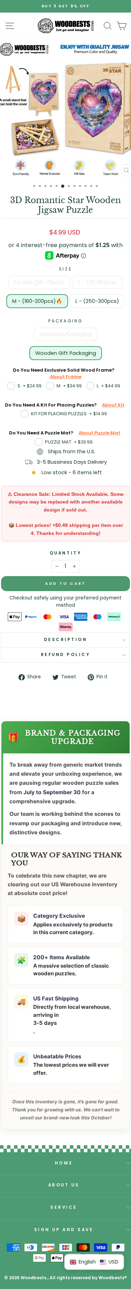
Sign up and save (64, 1229)
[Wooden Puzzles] (66, 25)
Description (65, 639)
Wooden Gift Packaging (65, 353)
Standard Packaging (65, 334)
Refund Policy (65, 654)
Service (63, 1207)
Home (64, 1163)
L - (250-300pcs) (97, 301)
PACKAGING (65, 321)
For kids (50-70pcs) (39, 282)
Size (65, 269)
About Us (63, 1185)
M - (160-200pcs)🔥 (37, 301)
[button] (94, 1262)
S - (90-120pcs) (97, 282)
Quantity (65, 553)
